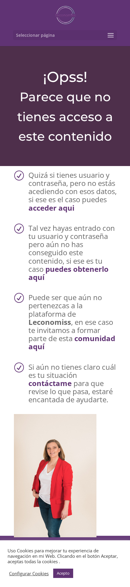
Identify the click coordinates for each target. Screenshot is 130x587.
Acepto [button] (63, 573)
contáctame (50, 383)
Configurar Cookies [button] (29, 573)
